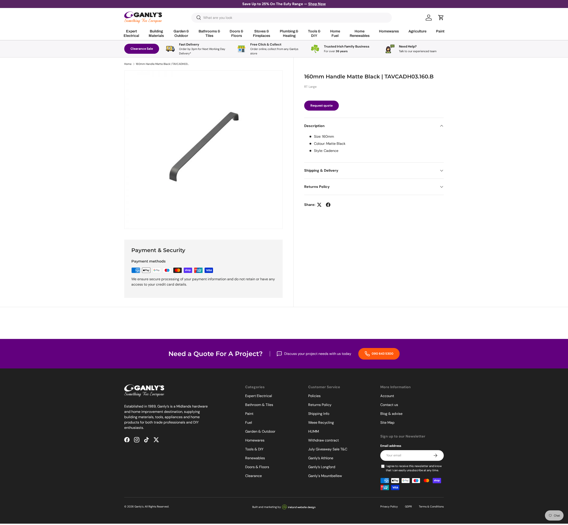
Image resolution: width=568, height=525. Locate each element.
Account (387, 396)
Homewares (254, 440)
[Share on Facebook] (328, 204)
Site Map (387, 422)
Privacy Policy (389, 506)
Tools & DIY (254, 449)
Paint (249, 413)
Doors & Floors (257, 467)
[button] (441, 17)
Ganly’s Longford (321, 467)
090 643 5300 (382, 354)
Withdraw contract (323, 440)
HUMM (313, 431)
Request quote (321, 105)
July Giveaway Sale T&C (327, 449)
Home (128, 64)
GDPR (408, 506)
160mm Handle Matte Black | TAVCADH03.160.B (162, 64)
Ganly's (139, 506)
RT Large (310, 87)
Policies (314, 396)
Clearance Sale (141, 49)
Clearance (253, 475)
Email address (390, 446)
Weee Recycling (321, 422)
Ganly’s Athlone (320, 458)
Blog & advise (391, 413)
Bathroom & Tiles (259, 404)
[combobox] (291, 18)
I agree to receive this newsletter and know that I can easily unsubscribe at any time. (414, 468)
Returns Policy (319, 404)
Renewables (255, 458)
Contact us (389, 404)
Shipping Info (318, 413)
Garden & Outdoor (260, 431)
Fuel (248, 422)
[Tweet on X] (319, 204)
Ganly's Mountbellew (325, 475)
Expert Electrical (258, 396)
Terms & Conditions (431, 506)
